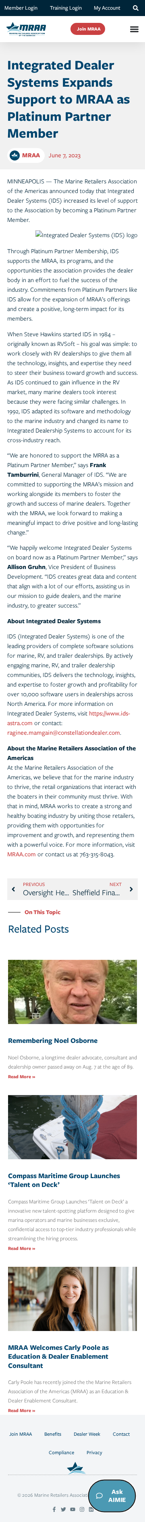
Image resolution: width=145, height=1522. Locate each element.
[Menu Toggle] (134, 29)
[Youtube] (72, 1509)
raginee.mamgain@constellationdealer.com (63, 732)
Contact (121, 1434)
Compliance (61, 1452)
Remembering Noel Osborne (52, 1040)
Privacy (94, 1452)
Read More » (21, 1076)
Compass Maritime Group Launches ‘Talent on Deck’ (64, 1180)
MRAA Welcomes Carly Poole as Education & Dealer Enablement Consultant (58, 1356)
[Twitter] (63, 1509)
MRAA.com (21, 854)
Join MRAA (20, 1434)
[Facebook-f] (54, 1509)
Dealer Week (87, 1434)
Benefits (52, 1434)
